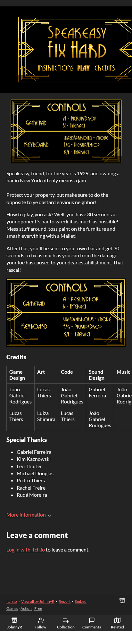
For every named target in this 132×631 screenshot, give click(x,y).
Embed (81, 601)
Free (38, 608)
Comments (91, 627)
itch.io (11, 601)
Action (26, 608)
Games (12, 608)
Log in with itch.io (25, 549)
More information (26, 514)
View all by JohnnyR (37, 601)
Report (64, 601)
